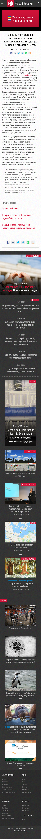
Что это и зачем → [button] (20, 831)
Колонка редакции (33, 256)
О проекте (5, 779)
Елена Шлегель (16, 49)
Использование (7, 787)
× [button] (20, 835)
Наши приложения (8, 818)
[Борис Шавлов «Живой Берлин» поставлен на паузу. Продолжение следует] (20, 294)
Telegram (5, 810)
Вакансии (5, 782)
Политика (25, 789)
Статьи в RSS (6, 816)
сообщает (28, 75)
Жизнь (24, 782)
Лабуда (3, 600)
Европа (33, 523)
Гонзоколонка (30, 451)
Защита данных (7, 789)
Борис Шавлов (24, 515)
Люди (24, 779)
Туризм (24, 784)
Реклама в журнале (8, 792)
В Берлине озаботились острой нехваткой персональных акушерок (18, 226)
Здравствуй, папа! (10, 208)
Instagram (5, 813)
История (32, 382)
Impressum (25, 808)
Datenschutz (26, 810)
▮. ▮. (24, 476)
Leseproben (26, 805)
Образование (26, 792)
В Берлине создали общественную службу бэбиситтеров (18, 216)
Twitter (4, 805)
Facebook (5, 808)
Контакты (5, 784)
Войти (24, 819)
